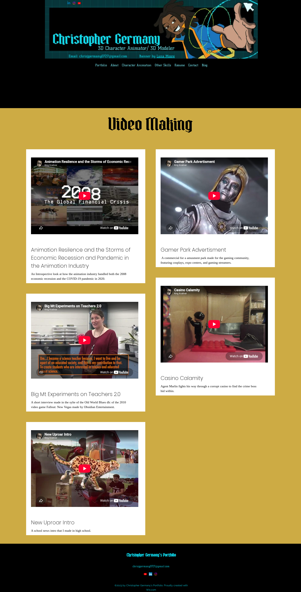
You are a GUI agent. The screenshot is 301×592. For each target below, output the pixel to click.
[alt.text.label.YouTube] (79, 3)
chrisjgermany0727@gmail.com (103, 56)
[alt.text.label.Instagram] (74, 3)
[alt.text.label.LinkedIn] (69, 3)
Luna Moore (166, 56)
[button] (163, 65)
